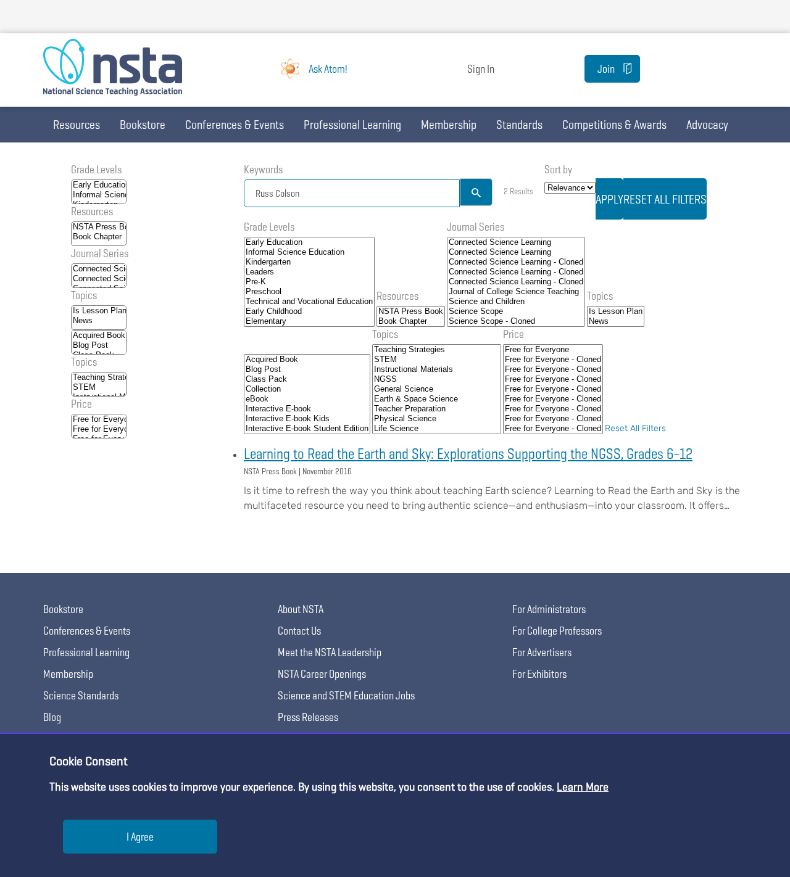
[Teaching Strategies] (99, 377)
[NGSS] (437, 379)
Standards (519, 125)
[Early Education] (99, 185)
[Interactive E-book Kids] (307, 419)
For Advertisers (542, 652)
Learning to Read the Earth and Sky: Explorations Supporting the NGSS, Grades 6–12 (468, 453)
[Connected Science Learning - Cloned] (515, 262)
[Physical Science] (437, 419)
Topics (84, 295)
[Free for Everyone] (99, 419)
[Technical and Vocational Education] (309, 302)
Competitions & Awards (614, 125)
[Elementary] (309, 321)
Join (606, 69)
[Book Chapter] (99, 237)
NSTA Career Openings (322, 674)
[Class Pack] (307, 379)
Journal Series (99, 253)
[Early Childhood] (309, 311)
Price (81, 404)
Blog (52, 717)
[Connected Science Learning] (99, 269)
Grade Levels (96, 169)
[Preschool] (309, 292)
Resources (76, 125)
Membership (448, 125)
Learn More (583, 787)
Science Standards (80, 695)
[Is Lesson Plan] (99, 311)
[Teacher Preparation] (437, 409)
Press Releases (308, 717)
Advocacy (707, 125)
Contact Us (299, 631)
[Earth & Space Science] (437, 399)
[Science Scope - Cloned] (515, 321)
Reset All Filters (635, 428)
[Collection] (307, 389)
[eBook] (307, 399)
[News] (99, 321)
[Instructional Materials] (437, 369)
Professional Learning (352, 125)
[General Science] (437, 389)
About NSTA (300, 609)
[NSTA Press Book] (99, 227)
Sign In (480, 69)
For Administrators (549, 609)
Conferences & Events (234, 125)
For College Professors (557, 631)
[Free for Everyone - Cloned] (99, 429)
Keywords (263, 169)
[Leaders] (309, 272)
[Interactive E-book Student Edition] (307, 429)
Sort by (558, 169)
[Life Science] (437, 429)
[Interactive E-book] (307, 409)
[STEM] (99, 387)
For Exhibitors (539, 674)
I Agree (140, 837)
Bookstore (142, 125)
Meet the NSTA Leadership (329, 652)
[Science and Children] (515, 302)
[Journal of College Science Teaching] (515, 292)
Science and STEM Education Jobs (346, 695)
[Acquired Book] (99, 335)
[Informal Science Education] (99, 195)
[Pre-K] (309, 282)
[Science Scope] (515, 311)
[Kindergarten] (309, 262)
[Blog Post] (99, 345)
